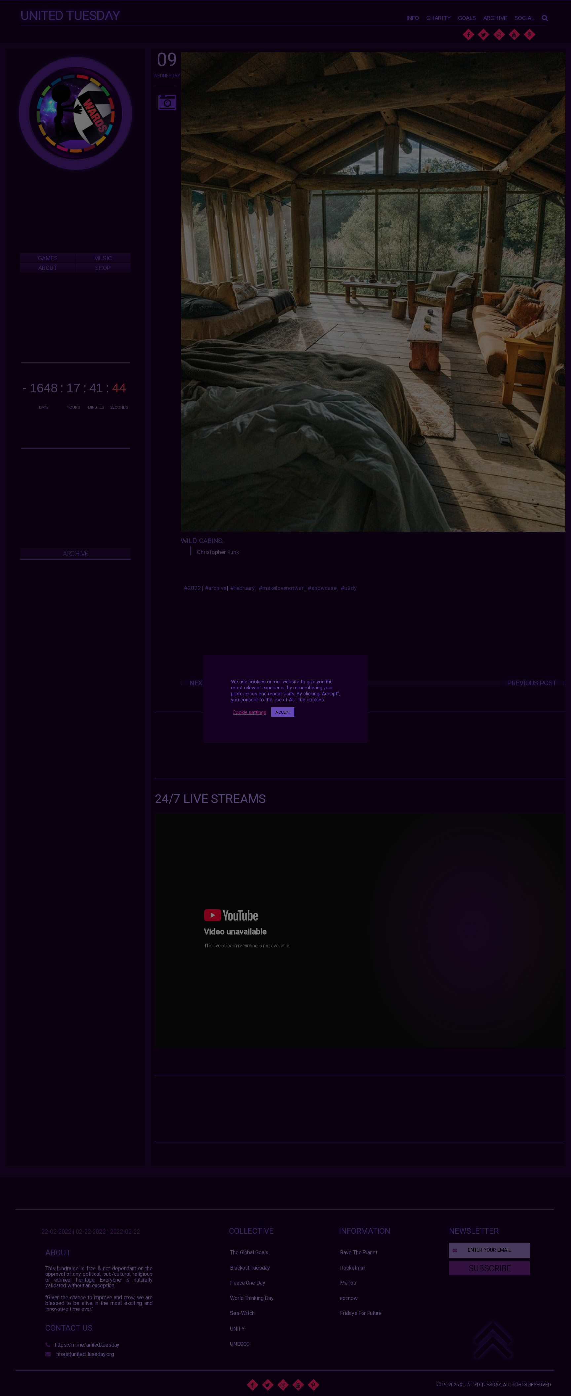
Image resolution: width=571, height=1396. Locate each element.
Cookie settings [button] (249, 712)
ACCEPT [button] (282, 712)
